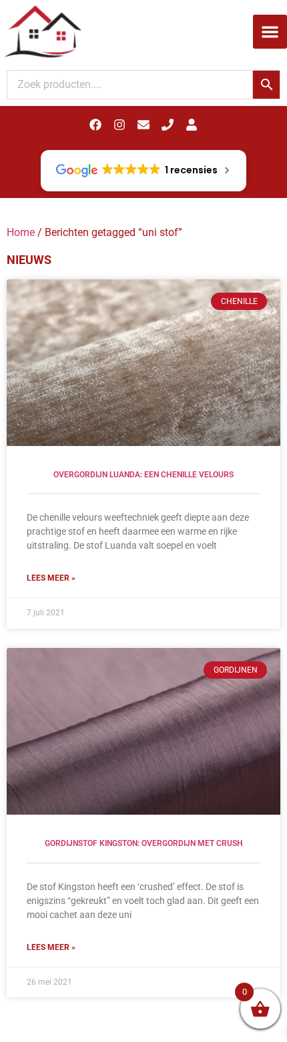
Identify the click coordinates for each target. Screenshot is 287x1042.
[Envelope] (143, 125)
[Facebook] (95, 125)
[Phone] (168, 125)
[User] (192, 125)
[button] (270, 32)
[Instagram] (119, 125)
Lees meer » (51, 578)
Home (21, 232)
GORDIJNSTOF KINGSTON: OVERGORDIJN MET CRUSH (144, 843)
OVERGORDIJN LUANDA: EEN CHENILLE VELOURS (143, 474)
